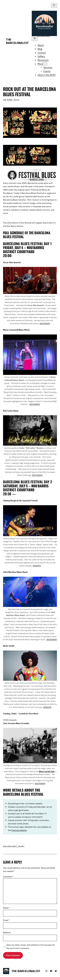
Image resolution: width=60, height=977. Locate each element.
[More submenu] (45, 64)
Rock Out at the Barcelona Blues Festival (29, 91)
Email (6, 920)
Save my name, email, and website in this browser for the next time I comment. (30, 946)
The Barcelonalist (17, 41)
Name (6, 907)
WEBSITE (37, 565)
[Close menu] (35, 38)
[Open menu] (54, 5)
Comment (8, 876)
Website (7, 932)
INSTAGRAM (45, 323)
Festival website (19, 830)
